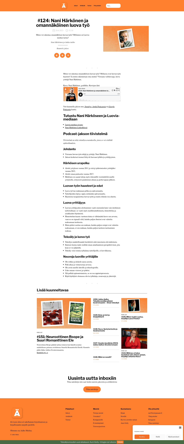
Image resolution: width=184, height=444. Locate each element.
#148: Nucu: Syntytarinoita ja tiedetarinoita (105, 330)
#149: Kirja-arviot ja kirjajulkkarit (101, 316)
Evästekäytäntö (98, 423)
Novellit (123, 416)
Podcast (39, 332)
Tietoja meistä (98, 413)
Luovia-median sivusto (74, 124)
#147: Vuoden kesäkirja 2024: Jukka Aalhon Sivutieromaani (105, 344)
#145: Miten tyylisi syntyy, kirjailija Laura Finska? (132, 317)
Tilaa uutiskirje (92, 389)
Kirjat (123, 413)
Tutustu (120, 442)
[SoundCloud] (62, 55)
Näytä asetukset (173, 437)
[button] (180, 428)
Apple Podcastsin (99, 106)
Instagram (151, 419)
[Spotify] (56, 55)
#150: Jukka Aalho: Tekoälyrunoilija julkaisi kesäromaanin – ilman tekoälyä (106, 301)
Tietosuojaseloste (99, 426)
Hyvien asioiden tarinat (129, 419)
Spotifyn (87, 106)
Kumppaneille (98, 419)
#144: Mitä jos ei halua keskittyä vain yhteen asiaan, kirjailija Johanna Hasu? (133, 354)
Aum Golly (125, 423)
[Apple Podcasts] (68, 55)
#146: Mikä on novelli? (102, 357)
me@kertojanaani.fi (155, 413)
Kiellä (158, 437)
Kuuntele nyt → (42, 352)
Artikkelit (69, 416)
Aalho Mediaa (26, 430)
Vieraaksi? (97, 416)
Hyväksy (142, 437)
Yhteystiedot (152, 416)
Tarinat (68, 419)
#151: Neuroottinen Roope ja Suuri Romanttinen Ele (60, 338)
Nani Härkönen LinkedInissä (76, 127)
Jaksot (68, 413)
